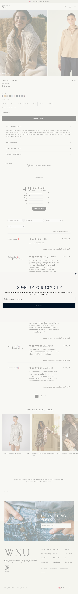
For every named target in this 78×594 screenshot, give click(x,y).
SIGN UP (39, 305)
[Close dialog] (76, 274)
